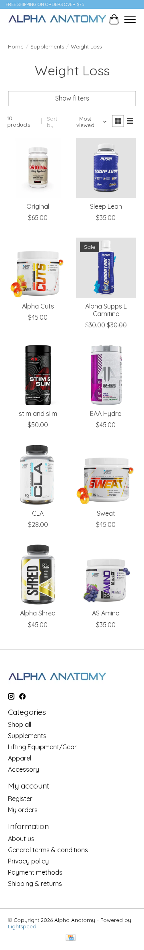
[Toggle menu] (130, 20)
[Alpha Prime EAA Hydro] (106, 375)
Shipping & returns (35, 883)
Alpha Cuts (38, 306)
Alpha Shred (38, 613)
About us (21, 839)
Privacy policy (28, 861)
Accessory (23, 769)
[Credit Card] (71, 938)
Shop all (19, 724)
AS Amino (106, 613)
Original (37, 206)
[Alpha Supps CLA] (38, 475)
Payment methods (35, 872)
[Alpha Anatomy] (57, 19)
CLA (38, 513)
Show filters (72, 98)
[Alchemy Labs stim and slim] (38, 375)
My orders (23, 810)
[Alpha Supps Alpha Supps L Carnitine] (106, 268)
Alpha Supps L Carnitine (106, 310)
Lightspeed (22, 926)
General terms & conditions (48, 850)
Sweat (106, 513)
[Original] (38, 168)
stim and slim (38, 413)
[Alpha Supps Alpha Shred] (38, 575)
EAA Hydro (106, 413)
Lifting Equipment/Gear (42, 747)
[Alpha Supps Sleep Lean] (106, 168)
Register (20, 799)
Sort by (52, 121)
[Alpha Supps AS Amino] (106, 575)
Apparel (19, 758)
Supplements (47, 46)
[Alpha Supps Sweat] (106, 475)
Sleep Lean (106, 206)
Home (16, 46)
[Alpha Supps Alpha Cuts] (38, 268)
